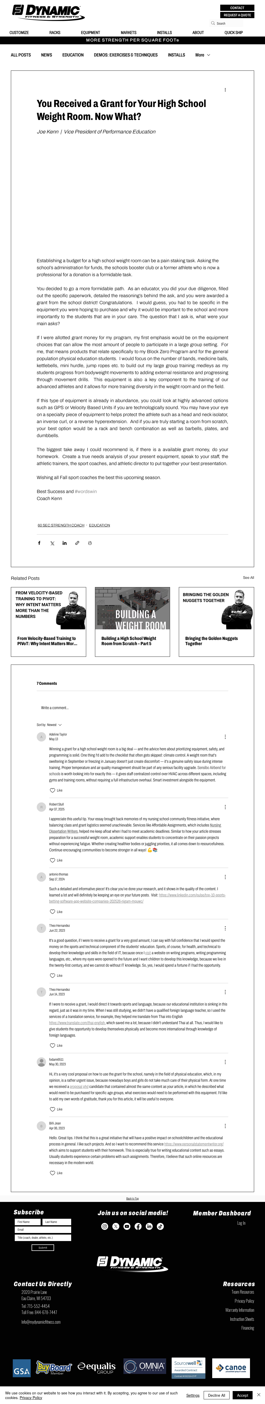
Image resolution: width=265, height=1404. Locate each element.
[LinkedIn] (149, 1226)
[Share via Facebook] (39, 542)
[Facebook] (138, 1226)
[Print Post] (89, 542)
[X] (115, 1226)
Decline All (216, 1395)
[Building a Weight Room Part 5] (132, 608)
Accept (242, 1395)
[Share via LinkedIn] (64, 542)
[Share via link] (77, 542)
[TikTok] (160, 1226)
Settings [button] (193, 1395)
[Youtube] (126, 1226)
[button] (237, 8)
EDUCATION (73, 55)
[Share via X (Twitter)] (51, 542)
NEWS (46, 55)
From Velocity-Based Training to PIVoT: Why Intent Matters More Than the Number (46, 641)
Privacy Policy (31, 1397)
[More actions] (225, 89)
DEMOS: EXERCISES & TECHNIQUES (126, 55)
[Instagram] (104, 1226)
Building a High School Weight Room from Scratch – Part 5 (128, 641)
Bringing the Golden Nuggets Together (211, 641)
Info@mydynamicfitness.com (41, 1322)
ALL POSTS (21, 55)
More (199, 55)
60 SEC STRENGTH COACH (61, 525)
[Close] (259, 1395)
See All (248, 578)
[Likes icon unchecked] (52, 790)
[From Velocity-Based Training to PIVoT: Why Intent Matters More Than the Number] (48, 608)
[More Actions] (225, 737)
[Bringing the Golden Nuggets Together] (216, 608)
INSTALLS (176, 55)
